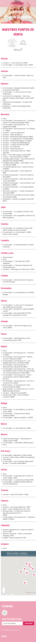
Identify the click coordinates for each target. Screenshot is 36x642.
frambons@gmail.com (12, 630)
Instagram (4, 612)
